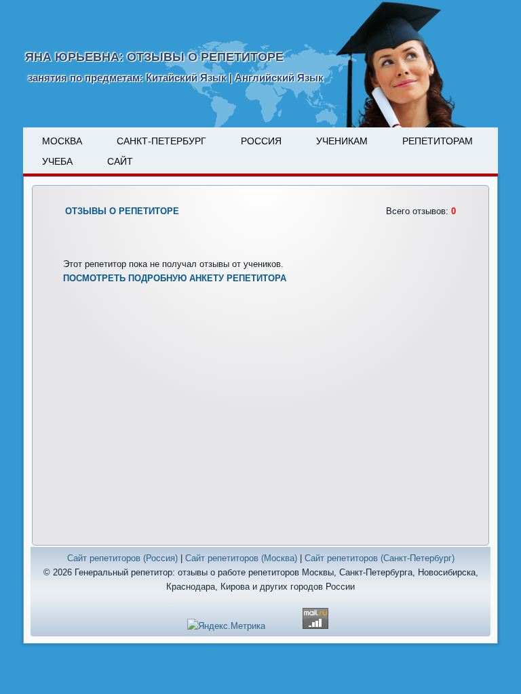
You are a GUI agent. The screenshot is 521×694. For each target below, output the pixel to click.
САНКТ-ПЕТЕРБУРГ (161, 141)
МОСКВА (62, 141)
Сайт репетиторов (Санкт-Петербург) (380, 558)
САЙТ (120, 161)
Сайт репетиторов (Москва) (241, 558)
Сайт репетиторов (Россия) (122, 558)
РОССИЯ (261, 141)
